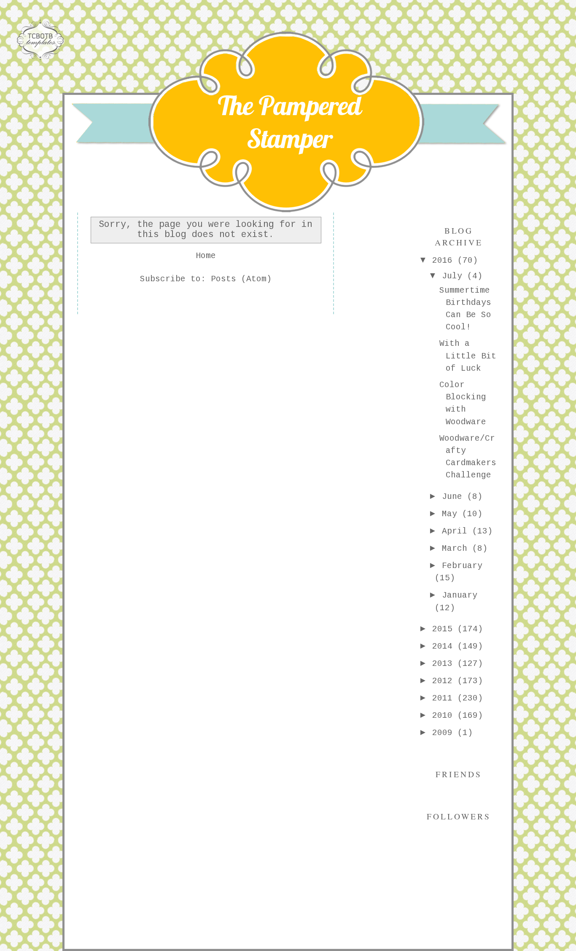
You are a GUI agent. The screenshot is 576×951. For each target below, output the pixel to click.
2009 (445, 733)
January (459, 595)
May (452, 514)
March (457, 548)
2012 (445, 681)
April (457, 531)
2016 (445, 260)
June (454, 496)
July (454, 276)
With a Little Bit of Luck (467, 356)
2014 (445, 646)
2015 (445, 629)
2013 (445, 663)
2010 (445, 715)
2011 (445, 698)
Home (206, 256)
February (462, 566)
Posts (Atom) (241, 279)
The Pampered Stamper (289, 122)
